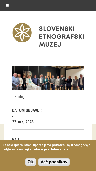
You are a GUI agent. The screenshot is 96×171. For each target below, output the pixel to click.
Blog (21, 97)
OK (31, 162)
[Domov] (48, 48)
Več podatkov (54, 162)
